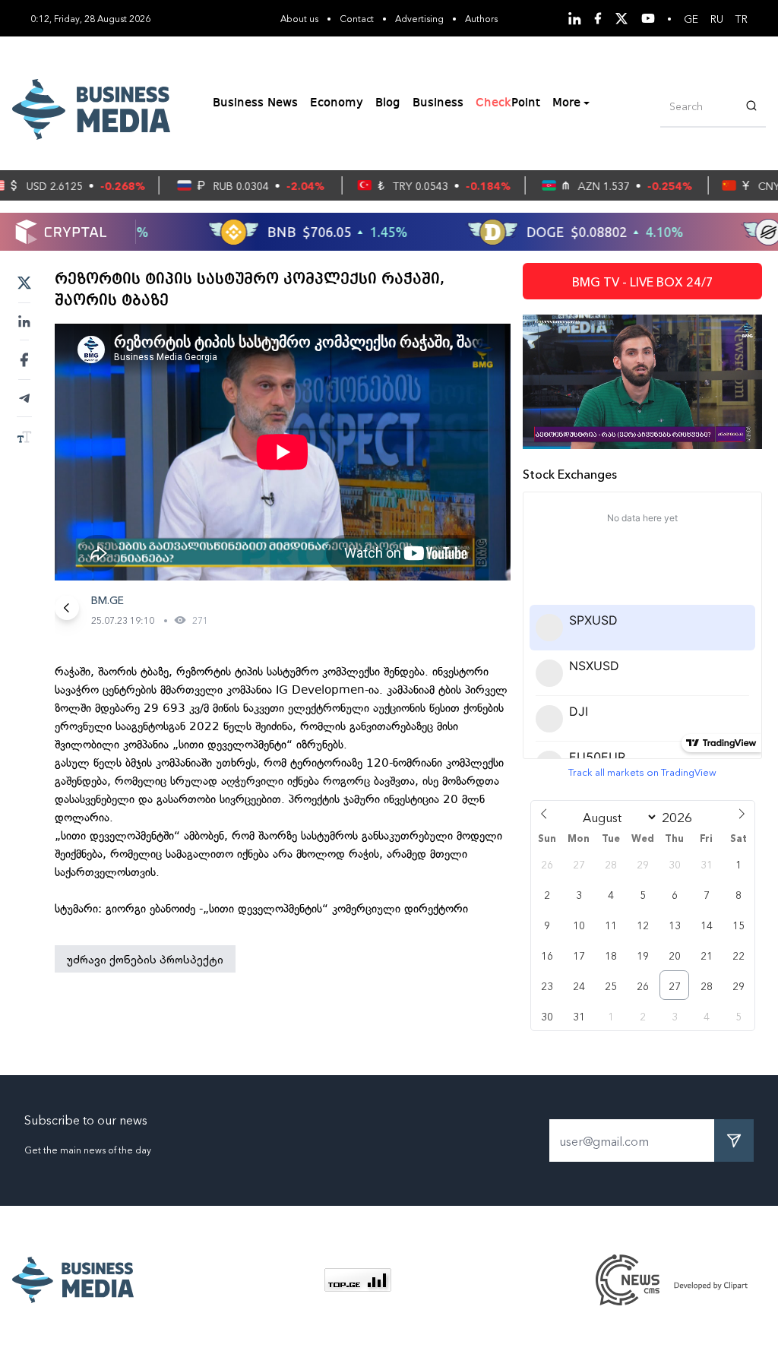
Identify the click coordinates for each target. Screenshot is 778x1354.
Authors (481, 17)
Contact (357, 17)
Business (438, 103)
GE (691, 18)
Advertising (419, 17)
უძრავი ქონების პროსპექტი (145, 958)
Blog (387, 103)
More (566, 103)
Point (508, 103)
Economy (336, 103)
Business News (255, 103)
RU (716, 18)
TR (741, 18)
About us (299, 17)
